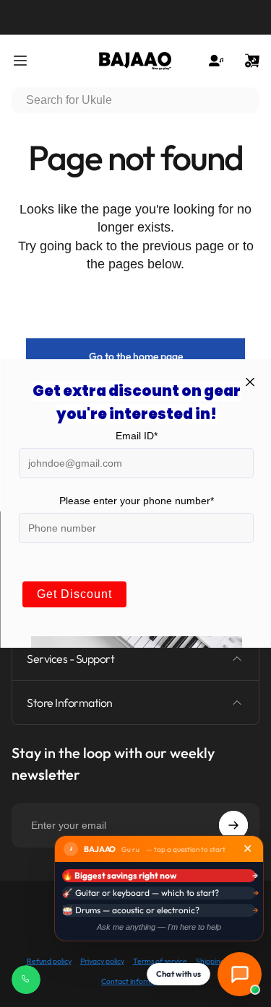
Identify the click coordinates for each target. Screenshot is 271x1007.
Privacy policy (102, 961)
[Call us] (26, 979)
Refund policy (49, 961)
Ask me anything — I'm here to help (159, 927)
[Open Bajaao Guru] (240, 974)
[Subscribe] (233, 825)
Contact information (135, 981)
